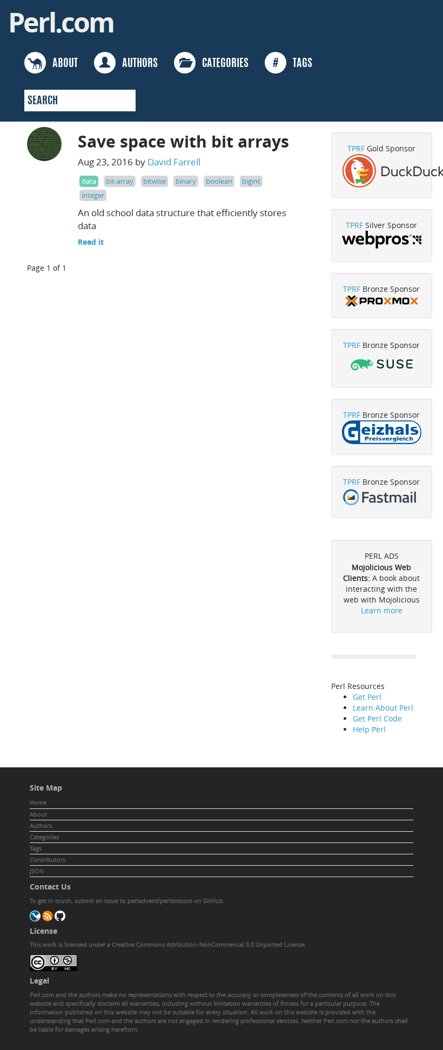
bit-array (119, 181)
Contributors (47, 859)
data (89, 181)
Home (38, 802)
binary (186, 181)
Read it (91, 242)
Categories (44, 837)
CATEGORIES (222, 63)
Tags (36, 848)
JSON (37, 871)
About (38, 814)
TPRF (356, 148)
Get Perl (367, 697)
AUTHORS (137, 63)
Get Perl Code (377, 718)
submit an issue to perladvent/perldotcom (133, 901)
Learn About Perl (383, 708)
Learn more (381, 610)
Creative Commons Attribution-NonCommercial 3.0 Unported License (208, 944)
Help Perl (369, 729)
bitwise (154, 181)
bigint (251, 181)
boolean (219, 181)
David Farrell (173, 162)
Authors (41, 825)
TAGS (292, 63)
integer (93, 195)
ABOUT (62, 63)
